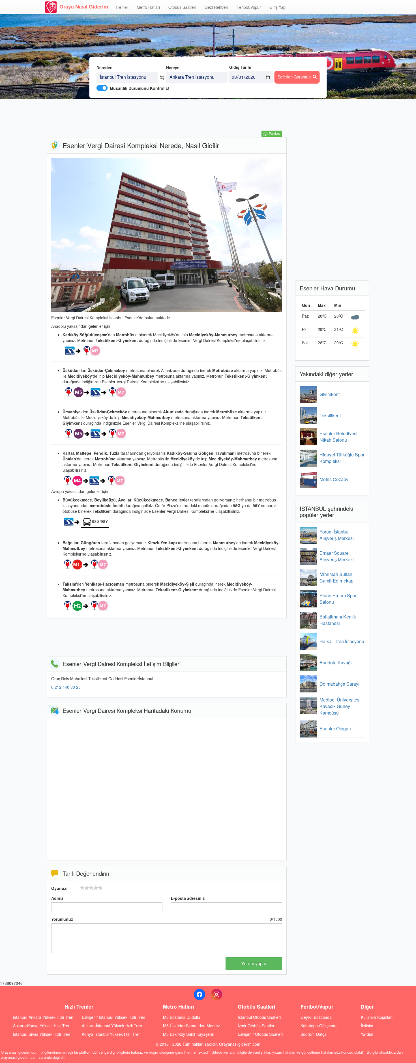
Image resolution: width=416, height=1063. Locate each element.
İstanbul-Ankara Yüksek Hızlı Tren (43, 1017)
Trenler (121, 7)
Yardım (367, 1034)
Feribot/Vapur (249, 7)
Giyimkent (329, 394)
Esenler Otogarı (335, 728)
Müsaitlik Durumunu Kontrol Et (140, 88)
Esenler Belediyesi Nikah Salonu (338, 436)
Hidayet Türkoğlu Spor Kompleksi (341, 457)
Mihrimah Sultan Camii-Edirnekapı (337, 577)
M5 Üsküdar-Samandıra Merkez (191, 1025)
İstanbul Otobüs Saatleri (259, 1017)
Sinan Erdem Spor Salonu (338, 598)
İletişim (367, 1025)
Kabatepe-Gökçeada (319, 1025)
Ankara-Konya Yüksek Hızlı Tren (41, 1025)
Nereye (172, 67)
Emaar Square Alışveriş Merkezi (336, 556)
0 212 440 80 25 (66, 687)
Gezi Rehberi (216, 7)
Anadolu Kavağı (335, 662)
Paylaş (274, 134)
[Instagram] (216, 994)
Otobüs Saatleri (182, 7)
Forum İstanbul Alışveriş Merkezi (336, 534)
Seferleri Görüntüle (295, 77)
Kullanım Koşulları (377, 1017)
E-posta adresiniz (188, 898)
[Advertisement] (167, 117)
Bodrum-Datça (314, 1034)
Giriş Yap (277, 7)
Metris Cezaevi (334, 479)
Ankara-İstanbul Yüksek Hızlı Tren (112, 1025)
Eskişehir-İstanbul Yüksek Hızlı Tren (113, 1017)
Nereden (105, 67)
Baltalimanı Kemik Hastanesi (337, 619)
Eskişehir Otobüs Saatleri (260, 1034)
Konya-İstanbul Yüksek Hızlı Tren (111, 1034)
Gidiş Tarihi (240, 67)
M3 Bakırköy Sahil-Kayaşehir (188, 1034)
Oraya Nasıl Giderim (83, 6)
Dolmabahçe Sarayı (339, 684)
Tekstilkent (330, 415)
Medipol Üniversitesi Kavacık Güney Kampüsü (340, 706)
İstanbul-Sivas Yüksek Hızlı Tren (41, 1034)
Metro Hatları (148, 7)
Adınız (57, 898)
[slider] (91, 887)
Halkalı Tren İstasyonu (341, 641)
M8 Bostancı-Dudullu (181, 1017)
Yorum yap (252, 963)
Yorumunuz (62, 919)
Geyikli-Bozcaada (316, 1017)
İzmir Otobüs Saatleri (256, 1025)
